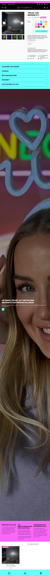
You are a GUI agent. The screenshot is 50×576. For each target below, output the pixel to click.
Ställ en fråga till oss (10, 84)
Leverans (5, 71)
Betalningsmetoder (9, 75)
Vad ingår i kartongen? (10, 67)
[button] (5, 7)
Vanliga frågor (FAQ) (11, 4)
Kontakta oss (4, 4)
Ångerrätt (6, 80)
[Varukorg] (47, 7)
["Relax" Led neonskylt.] (10, 555)
